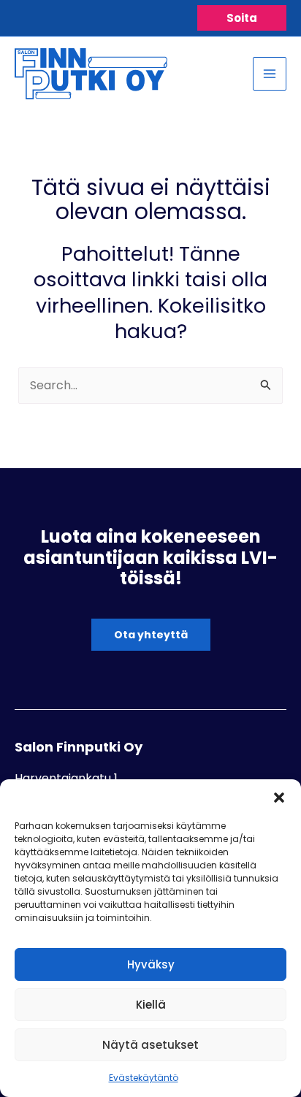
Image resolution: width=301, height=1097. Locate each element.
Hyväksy (151, 964)
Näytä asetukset (150, 1044)
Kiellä (151, 1004)
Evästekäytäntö (143, 1077)
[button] (279, 797)
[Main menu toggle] (269, 74)
